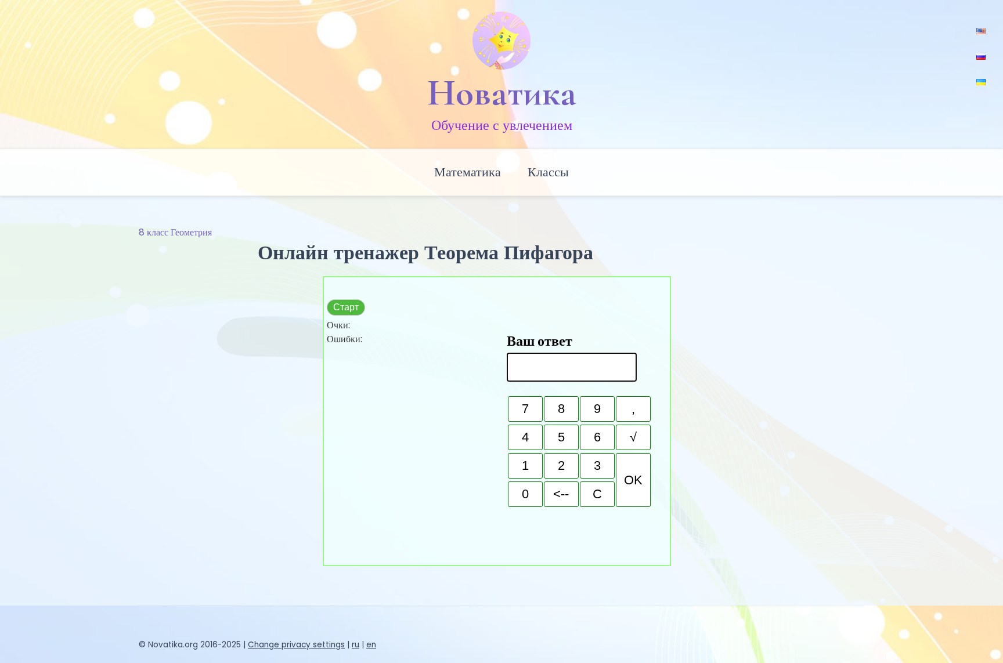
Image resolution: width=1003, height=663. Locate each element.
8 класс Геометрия (175, 232)
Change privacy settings (296, 644)
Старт (346, 307)
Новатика (501, 92)
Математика (467, 172)
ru (355, 644)
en (371, 644)
